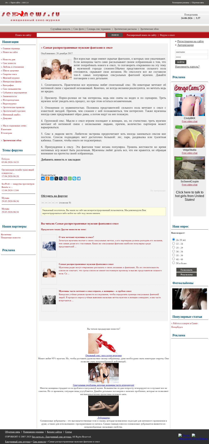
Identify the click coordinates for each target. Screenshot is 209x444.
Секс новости (9, 63)
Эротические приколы (13, 107)
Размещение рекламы (180, 2)
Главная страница (11, 48)
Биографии (8, 85)
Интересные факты (12, 81)
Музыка (5, 197)
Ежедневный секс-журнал (17, 441)
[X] (56, 178)
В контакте (6, 129)
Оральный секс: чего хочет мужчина (104, 355)
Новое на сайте (10, 52)
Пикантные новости (10, 237)
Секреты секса (10, 74)
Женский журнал (11, 77)
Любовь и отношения (13, 66)
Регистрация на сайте (190, 41)
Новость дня (9, 59)
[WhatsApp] (70, 178)
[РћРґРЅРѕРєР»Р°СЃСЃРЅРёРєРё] (47, 178)
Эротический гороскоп (14, 110)
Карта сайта (15, 2)
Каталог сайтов (54, 431)
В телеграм (6, 132)
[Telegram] (79, 178)
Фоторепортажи (11, 99)
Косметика (6, 234)
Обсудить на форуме (54, 196)
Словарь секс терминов (99, 28)
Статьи (68, 431)
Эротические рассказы (125, 28)
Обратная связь (198, 2)
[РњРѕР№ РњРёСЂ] (52, 178)
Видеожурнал (9, 103)
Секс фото (78, 28)
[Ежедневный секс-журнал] (30, 23)
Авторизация (185, 45)
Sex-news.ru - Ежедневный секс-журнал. (52, 436)
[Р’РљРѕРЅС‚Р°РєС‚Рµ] (43, 178)
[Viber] (65, 178)
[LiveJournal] (61, 178)
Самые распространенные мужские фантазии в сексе (86, 264)
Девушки (7, 118)
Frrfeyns (6, 158)
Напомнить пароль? (187, 66)
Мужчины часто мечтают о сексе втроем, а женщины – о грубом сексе (95, 291)
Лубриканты (104, 417)
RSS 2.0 (25, 2)
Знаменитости (10, 96)
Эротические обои (149, 28)
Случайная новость (60, 28)
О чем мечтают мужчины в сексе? (76, 237)
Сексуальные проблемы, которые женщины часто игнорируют (103, 384)
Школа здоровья (11, 70)
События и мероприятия (15, 92)
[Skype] (74, 178)
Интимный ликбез (11, 114)
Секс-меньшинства (12, 88)
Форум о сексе (167, 35)
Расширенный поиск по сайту (142, 35)
